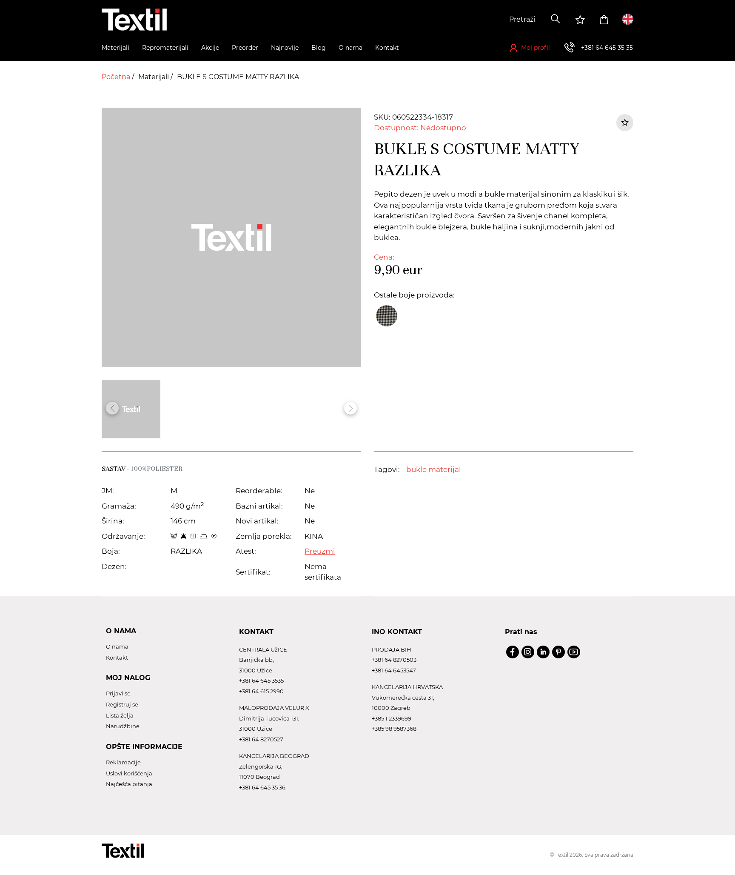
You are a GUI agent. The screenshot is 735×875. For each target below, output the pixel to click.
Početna (117, 77)
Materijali (154, 77)
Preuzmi (320, 551)
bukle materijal (433, 469)
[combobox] (481, 19)
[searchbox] (481, 19)
